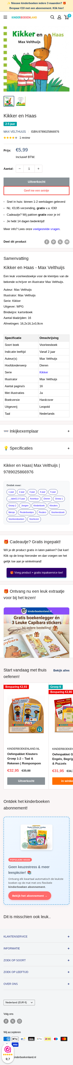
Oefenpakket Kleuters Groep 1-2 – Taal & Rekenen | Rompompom (24, 758)
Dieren (47, 498)
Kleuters (54, 505)
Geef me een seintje (36, 190)
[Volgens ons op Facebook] (6, 1021)
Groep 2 (12, 505)
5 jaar (53, 492)
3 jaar (32, 492)
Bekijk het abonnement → (29, 895)
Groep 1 (59, 498)
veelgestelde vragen (46, 229)
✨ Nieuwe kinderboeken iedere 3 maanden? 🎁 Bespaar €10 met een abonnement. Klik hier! (36, 6)
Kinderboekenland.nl (23, 748)
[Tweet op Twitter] (60, 242)
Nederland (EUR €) (16, 1002)
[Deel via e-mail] (66, 242)
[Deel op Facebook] (46, 242)
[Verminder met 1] (19, 168)
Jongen (25, 505)
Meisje (12, 512)
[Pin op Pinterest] (53, 242)
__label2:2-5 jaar (17, 498)
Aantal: (9, 168)
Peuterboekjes (27, 512)
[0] (66, 17)
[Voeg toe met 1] (38, 168)
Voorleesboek (57, 512)
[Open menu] (5, 17)
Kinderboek (39, 505)
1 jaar (11, 492)
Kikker (44, 372)
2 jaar (21, 492)
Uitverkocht (36, 182)
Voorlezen (34, 519)
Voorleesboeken (16, 519)
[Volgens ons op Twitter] (12, 1021)
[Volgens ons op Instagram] (19, 1021)
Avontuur (34, 498)
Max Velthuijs (15, 131)
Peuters (42, 512)
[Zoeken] (52, 17)
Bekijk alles (61, 670)
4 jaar (42, 492)
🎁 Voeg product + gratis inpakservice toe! (36, 572)
